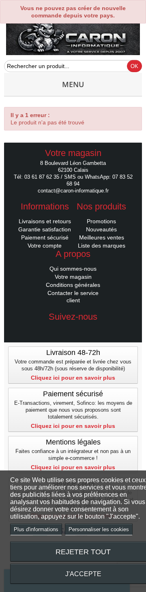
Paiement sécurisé (45, 237)
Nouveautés (101, 229)
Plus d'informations (36, 529)
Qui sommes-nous (73, 268)
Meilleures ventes (101, 237)
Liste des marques (101, 245)
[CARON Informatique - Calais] (73, 38)
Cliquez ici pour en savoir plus (73, 377)
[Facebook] (73, 329)
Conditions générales (73, 285)
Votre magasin (73, 277)
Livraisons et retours (45, 221)
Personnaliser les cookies (99, 529)
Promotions (101, 221)
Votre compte (45, 245)
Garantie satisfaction (44, 229)
